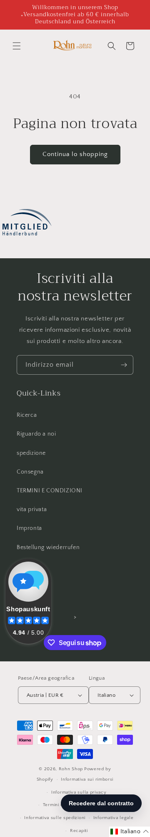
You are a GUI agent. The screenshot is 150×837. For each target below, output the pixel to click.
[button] (17, 46)
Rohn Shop (71, 768)
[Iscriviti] (124, 365)
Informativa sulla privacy (79, 792)
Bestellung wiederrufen (48, 547)
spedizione (31, 453)
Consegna (30, 472)
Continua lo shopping (75, 154)
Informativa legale (113, 817)
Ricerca (27, 415)
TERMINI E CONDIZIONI (49, 490)
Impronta (29, 528)
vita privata (32, 509)
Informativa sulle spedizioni (54, 817)
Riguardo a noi (36, 434)
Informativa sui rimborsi (87, 779)
